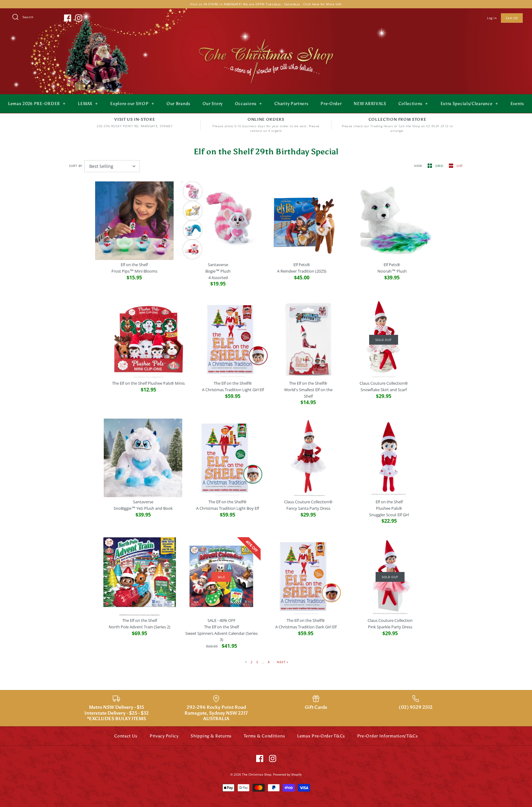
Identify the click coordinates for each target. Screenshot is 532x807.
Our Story (213, 103)
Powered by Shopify (287, 774)
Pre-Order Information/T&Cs (387, 736)
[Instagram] (78, 18)
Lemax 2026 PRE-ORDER (37, 103)
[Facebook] (67, 18)
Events (517, 103)
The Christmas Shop (256, 774)
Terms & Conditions (264, 736)
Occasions (248, 103)
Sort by (76, 166)
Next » (282, 662)
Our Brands (178, 103)
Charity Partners (291, 103)
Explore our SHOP (132, 103)
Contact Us (125, 736)
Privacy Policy (164, 736)
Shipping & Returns (211, 736)
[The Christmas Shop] (266, 37)
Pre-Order (330, 103)
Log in (492, 18)
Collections (413, 103)
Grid (439, 166)
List (460, 166)
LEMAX (88, 103)
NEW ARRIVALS (370, 103)
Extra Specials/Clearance (469, 103)
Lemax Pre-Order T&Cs (321, 736)
